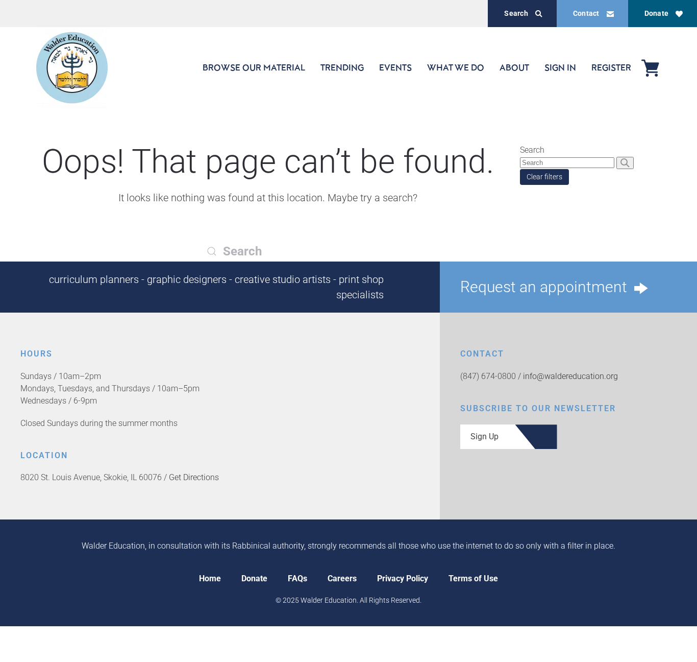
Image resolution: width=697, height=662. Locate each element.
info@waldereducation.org (570, 376)
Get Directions (194, 477)
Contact (586, 13)
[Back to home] (72, 67)
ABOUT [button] (514, 67)
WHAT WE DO (455, 67)
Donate (656, 13)
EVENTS (395, 67)
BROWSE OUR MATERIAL (254, 67)
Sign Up (484, 436)
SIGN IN (560, 67)
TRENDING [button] (342, 67)
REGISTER (611, 67)
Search (516, 13)
